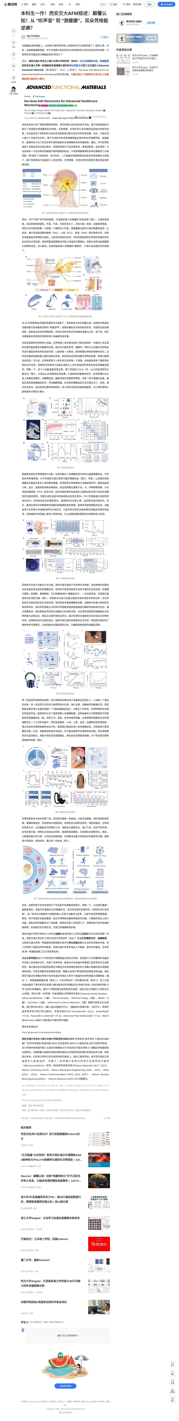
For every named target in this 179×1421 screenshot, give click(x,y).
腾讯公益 (85, 1402)
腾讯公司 (62, 1412)
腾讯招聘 (77, 1402)
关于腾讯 (24, 1402)
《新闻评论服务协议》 (56, 1322)
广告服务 (69, 1402)
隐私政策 (53, 1402)
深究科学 (24, 1145)
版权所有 (69, 1412)
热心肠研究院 (26, 1208)
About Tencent (34, 1402)
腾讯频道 (101, 1402)
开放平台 (61, 1402)
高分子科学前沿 (27, 1229)
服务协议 (45, 1402)
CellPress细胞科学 (28, 1166)
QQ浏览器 (93, 1402)
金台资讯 (24, 1313)
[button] (151, 23)
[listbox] (65, 1220)
